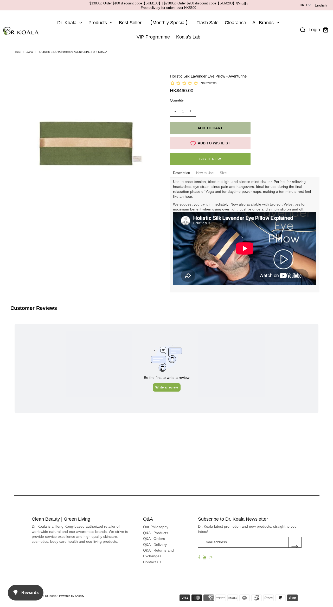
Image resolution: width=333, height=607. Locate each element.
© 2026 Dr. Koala (45, 595)
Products (97, 22)
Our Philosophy (155, 527)
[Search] (303, 30)
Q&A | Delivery (155, 544)
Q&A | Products (155, 533)
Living (29, 51)
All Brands (263, 22)
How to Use (205, 173)
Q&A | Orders (154, 538)
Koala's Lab (188, 37)
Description (181, 173)
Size (223, 173)
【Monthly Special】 (169, 22)
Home (17, 51)
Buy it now (210, 159)
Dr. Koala (66, 22)
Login (314, 29)
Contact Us (152, 562)
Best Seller (130, 22)
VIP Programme (153, 37)
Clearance (235, 22)
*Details (242, 4)
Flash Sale (207, 22)
